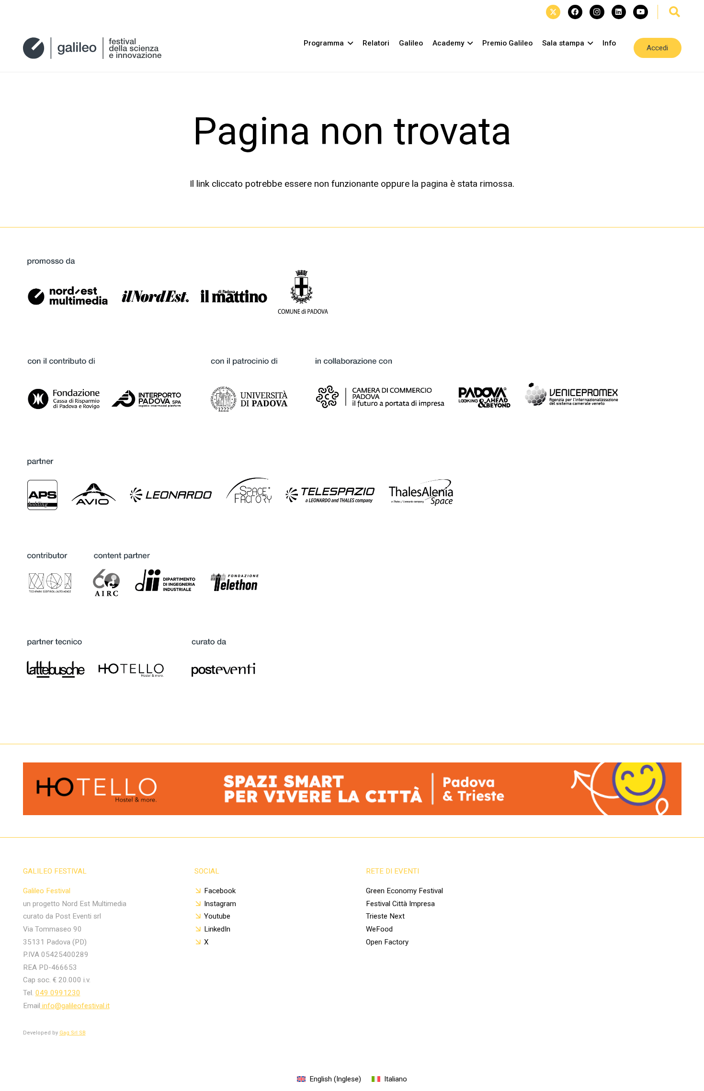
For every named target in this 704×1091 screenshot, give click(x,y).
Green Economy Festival (404, 890)
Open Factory (387, 942)
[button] (675, 12)
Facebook (220, 890)
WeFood (379, 929)
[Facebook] (575, 12)
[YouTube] (640, 12)
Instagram (220, 903)
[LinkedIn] (619, 12)
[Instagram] (597, 12)
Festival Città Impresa (400, 903)
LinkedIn (217, 929)
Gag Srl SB (72, 1033)
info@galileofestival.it (75, 1005)
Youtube (217, 916)
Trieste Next (385, 916)
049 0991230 (57, 993)
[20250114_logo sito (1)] (92, 48)
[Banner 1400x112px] (352, 812)
